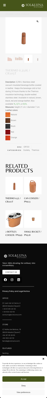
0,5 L (25, 104)
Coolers (26, 150)
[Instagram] (12, 280)
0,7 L (18, 104)
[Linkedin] (19, 280)
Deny (23, 386)
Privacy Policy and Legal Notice (16, 291)
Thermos (35, 150)
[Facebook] (5, 280)
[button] (43, 359)
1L (15, 104)
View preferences (23, 392)
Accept (23, 379)
